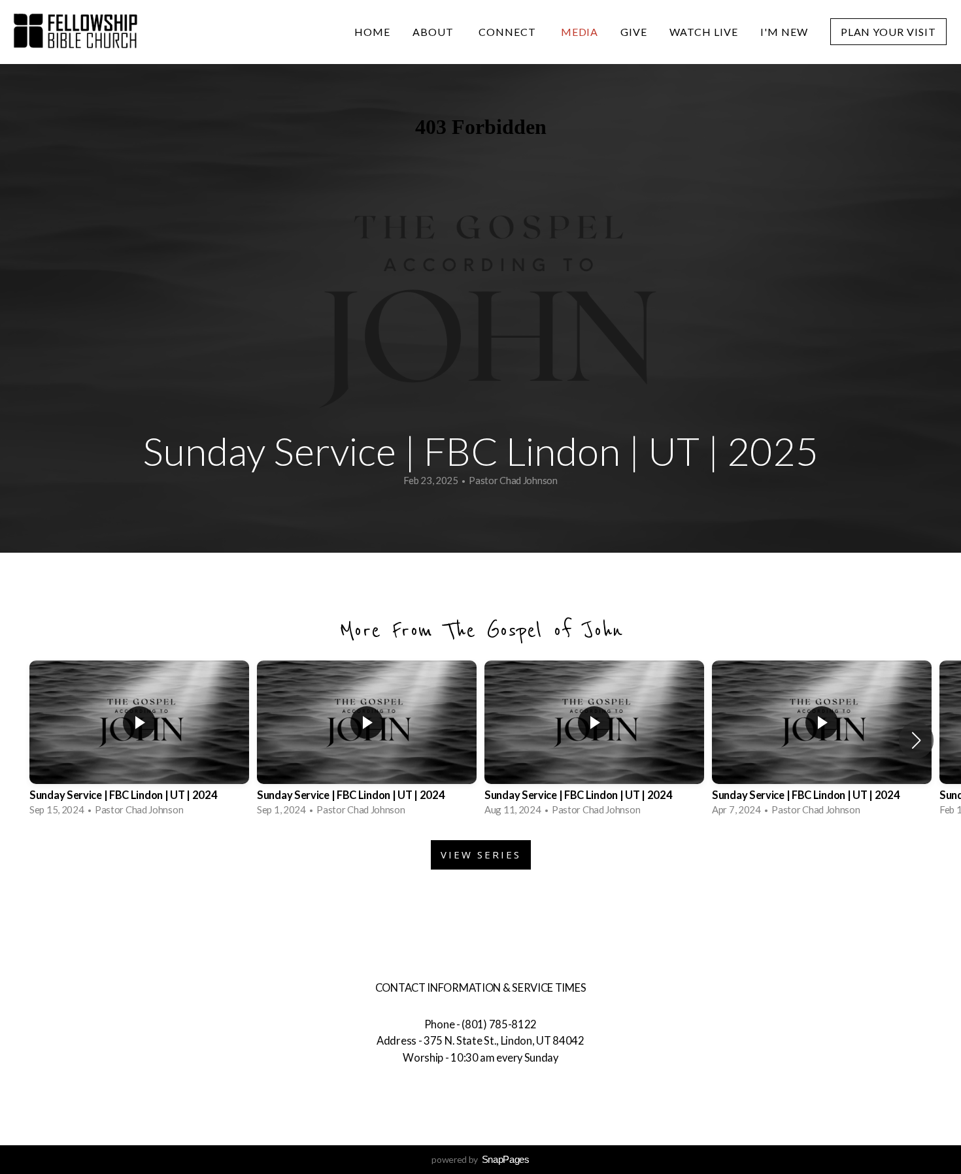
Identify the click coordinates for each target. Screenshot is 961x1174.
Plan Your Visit (888, 31)
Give (633, 31)
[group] (139, 740)
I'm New (784, 31)
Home (372, 31)
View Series (481, 854)
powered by (480, 1159)
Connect (509, 31)
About (434, 31)
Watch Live (703, 31)
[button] (916, 740)
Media (580, 31)
